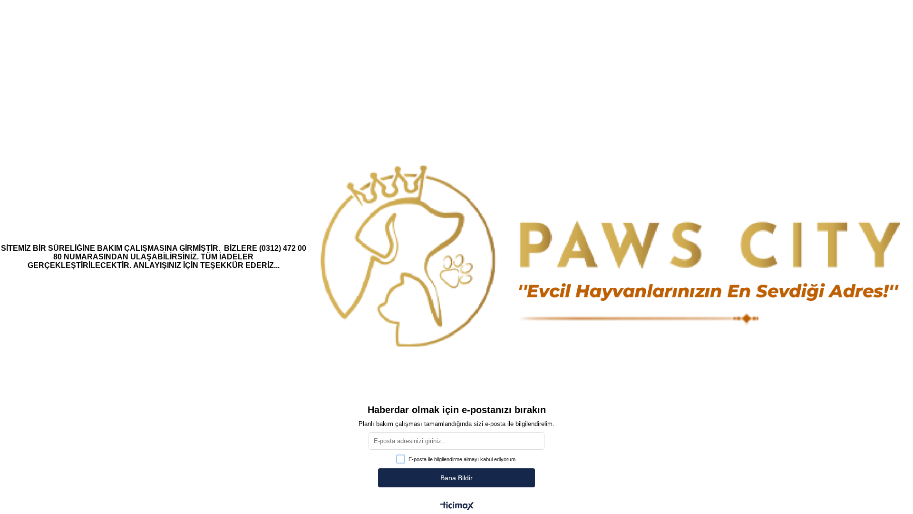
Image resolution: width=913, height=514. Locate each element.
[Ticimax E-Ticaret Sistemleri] (457, 507)
